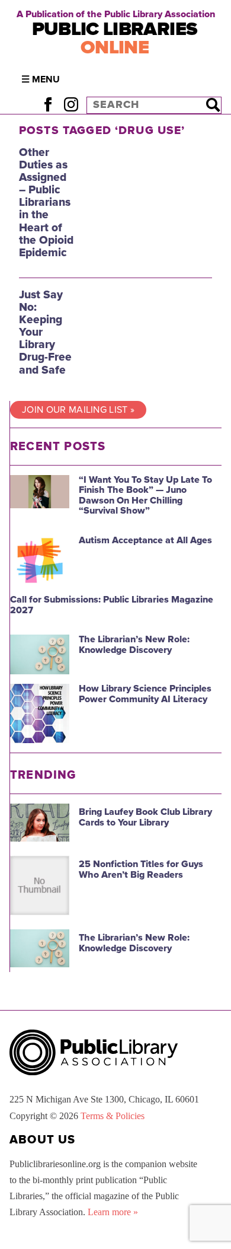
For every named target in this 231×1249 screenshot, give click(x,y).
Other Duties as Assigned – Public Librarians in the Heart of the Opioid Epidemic (46, 202)
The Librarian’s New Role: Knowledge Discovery (134, 644)
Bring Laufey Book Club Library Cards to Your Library (145, 817)
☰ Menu (40, 79)
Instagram (70, 104)
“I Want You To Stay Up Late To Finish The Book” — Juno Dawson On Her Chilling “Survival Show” (145, 495)
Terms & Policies (113, 1116)
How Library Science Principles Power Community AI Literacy (145, 694)
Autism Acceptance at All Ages (145, 540)
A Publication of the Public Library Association (116, 14)
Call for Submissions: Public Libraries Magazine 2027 (111, 605)
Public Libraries (115, 38)
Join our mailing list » (78, 410)
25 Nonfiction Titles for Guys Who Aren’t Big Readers (141, 869)
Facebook (47, 104)
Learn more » (113, 1212)
